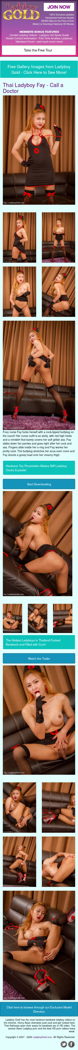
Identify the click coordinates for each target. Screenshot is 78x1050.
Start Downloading (39, 484)
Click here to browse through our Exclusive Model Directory (39, 1009)
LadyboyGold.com (42, 1037)
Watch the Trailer (39, 658)
